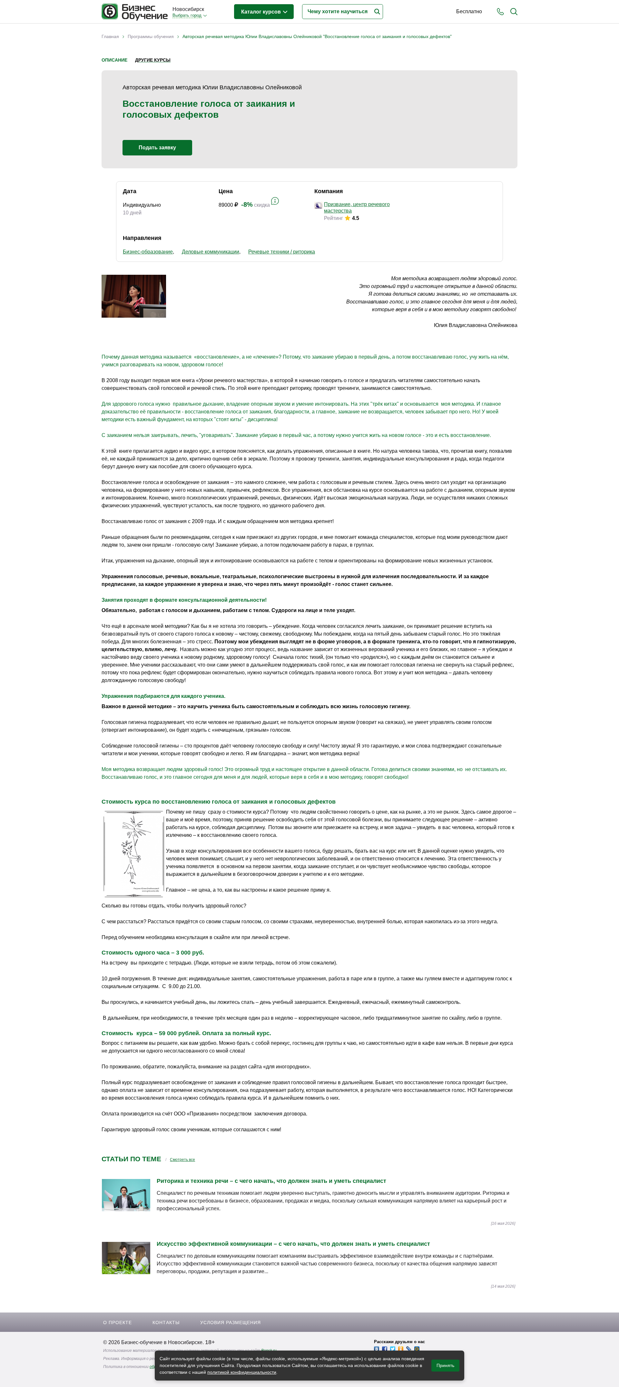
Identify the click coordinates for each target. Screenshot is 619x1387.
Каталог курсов (261, 12)
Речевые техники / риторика (281, 251)
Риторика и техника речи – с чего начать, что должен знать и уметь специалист (271, 1181)
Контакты (166, 1322)
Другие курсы (153, 60)
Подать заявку (157, 147)
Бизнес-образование (148, 251)
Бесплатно (469, 11)
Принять (445, 1365)
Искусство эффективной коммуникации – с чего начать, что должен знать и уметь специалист (293, 1244)
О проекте (117, 1322)
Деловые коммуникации (210, 251)
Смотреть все (182, 1159)
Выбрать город (186, 15)
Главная (110, 36)
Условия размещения (230, 1322)
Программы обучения (151, 36)
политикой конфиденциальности (241, 1372)
